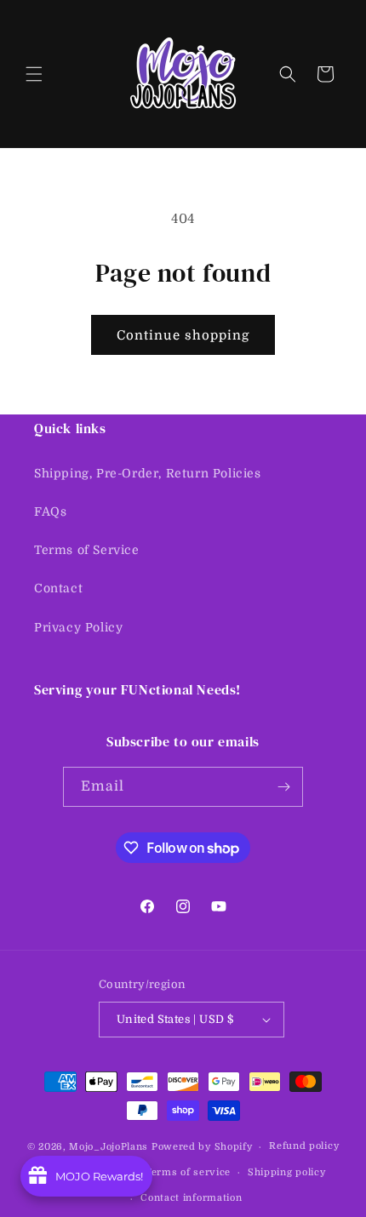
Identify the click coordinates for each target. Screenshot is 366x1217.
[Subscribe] (283, 787)
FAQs (50, 511)
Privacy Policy (78, 627)
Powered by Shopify (202, 1146)
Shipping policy (287, 1172)
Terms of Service (87, 550)
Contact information (191, 1197)
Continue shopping (183, 335)
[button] (34, 74)
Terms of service (188, 1172)
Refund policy (304, 1145)
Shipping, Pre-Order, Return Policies (147, 473)
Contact (58, 588)
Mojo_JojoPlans (108, 1146)
